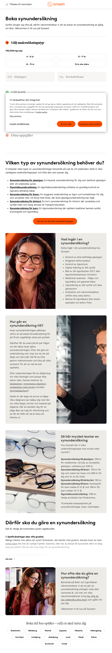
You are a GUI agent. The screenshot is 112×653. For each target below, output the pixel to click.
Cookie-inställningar (19, 124)
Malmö (48, 630)
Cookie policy (41, 112)
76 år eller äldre (82, 64)
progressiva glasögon (34, 383)
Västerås (78, 630)
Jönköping (53, 637)
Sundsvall (49, 643)
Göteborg (32, 630)
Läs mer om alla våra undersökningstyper (55, 221)
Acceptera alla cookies (90, 124)
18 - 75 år (30, 64)
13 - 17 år (82, 56)
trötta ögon (11, 543)
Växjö (80, 637)
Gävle (93, 637)
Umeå (64, 643)
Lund (68, 637)
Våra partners (15, 116)
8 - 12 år (30, 56)
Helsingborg (95, 630)
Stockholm (15, 630)
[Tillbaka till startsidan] (56, 4)
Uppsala (63, 630)
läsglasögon (16, 383)
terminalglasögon (19, 390)
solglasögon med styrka (22, 387)
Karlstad (19, 637)
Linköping (35, 637)
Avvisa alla (66, 124)
